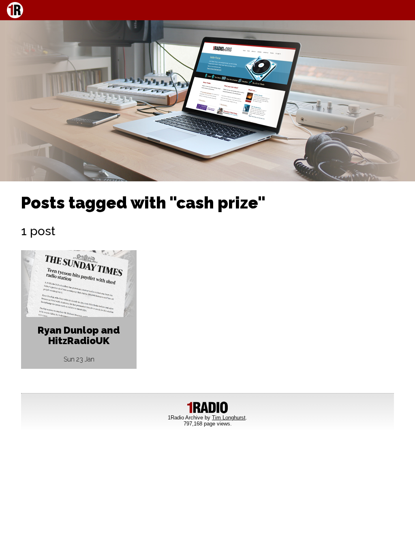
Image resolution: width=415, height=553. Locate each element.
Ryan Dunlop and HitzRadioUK (79, 335)
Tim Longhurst (229, 418)
